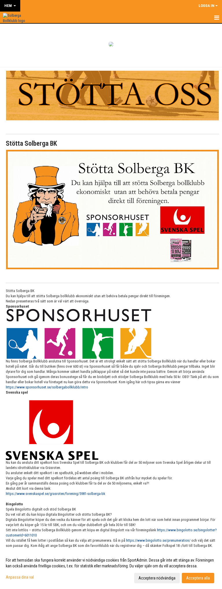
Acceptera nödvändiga (156, 578)
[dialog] (111, 569)
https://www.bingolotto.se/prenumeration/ (158, 540)
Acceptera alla (198, 578)
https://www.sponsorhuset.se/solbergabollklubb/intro (47, 387)
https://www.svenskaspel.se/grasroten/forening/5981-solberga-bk (55, 493)
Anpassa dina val (20, 577)
